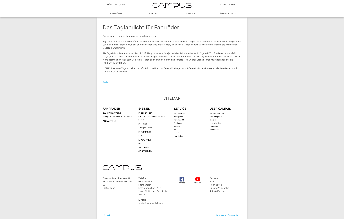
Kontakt (107, 215)
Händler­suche (116, 4)
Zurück (106, 82)
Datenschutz (234, 215)
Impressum (221, 215)
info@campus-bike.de (152, 203)
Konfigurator (228, 4)
